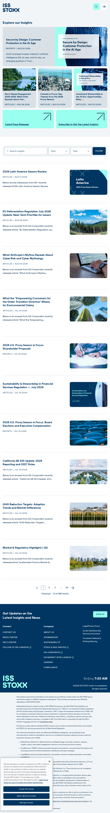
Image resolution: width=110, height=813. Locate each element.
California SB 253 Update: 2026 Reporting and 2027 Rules (22, 462)
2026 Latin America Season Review (25, 171)
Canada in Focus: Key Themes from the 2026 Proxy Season (51, 97)
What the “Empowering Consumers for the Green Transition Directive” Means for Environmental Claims (27, 302)
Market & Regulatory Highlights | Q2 (25, 547)
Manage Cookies (26, 803)
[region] (26, 784)
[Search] (96, 6)
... (61, 587)
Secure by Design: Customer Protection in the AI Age (23, 41)
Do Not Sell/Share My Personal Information (92, 632)
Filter (99, 151)
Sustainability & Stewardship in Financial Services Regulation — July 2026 (28, 385)
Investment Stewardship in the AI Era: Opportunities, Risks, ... (89, 97)
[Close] (49, 761)
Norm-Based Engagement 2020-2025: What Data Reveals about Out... (18, 97)
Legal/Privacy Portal (91, 626)
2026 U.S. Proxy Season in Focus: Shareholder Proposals (23, 346)
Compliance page (46, 722)
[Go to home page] (11, 7)
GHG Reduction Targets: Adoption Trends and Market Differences (24, 506)
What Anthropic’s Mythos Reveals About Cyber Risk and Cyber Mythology (28, 256)
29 (67, 587)
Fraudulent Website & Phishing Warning (92, 639)
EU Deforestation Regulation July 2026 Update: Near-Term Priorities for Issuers (27, 213)
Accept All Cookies (26, 789)
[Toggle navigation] (104, 6)
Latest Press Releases (17, 124)
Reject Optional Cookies (26, 796)
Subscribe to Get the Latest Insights (78, 124)
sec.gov (27, 722)
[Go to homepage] (15, 682)
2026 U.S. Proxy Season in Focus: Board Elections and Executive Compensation (27, 424)
